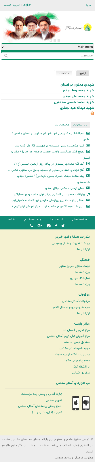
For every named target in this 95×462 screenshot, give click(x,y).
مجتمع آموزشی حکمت (76, 360)
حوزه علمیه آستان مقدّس (74, 348)
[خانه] (78, 21)
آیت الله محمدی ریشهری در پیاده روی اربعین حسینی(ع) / (49, 164)
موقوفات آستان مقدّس (76, 301)
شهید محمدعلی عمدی (78, 96)
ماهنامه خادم (32, 219)
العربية (16, 5)
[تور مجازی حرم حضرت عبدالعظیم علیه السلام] (17, 36)
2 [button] (54, 40)
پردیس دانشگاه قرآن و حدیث (72, 354)
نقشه (11, 219)
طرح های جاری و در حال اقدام (71, 307)
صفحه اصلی (79, 219)
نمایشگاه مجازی (80, 278)
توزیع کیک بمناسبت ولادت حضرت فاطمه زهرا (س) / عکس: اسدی (50, 154)
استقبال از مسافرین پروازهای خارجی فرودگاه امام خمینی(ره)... (46, 200)
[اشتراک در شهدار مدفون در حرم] (92, 114)
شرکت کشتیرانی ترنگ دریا (15, 431)
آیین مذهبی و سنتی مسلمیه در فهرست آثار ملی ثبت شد (49, 145)
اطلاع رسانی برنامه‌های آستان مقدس (40, 406)
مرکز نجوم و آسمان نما (76, 330)
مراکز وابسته (82, 323)
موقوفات (84, 295)
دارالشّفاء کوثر (81, 366)
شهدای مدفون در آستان (77, 85)
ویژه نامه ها (82, 272)
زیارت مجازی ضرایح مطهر (74, 266)
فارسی (7, 5)
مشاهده (62, 73)
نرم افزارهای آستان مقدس (72, 383)
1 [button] (58, 40)
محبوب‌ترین (62, 124)
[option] (32, 27)
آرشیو (83, 73)
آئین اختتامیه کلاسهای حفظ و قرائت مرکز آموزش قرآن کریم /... (46, 206)
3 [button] (50, 40)
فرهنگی (85, 260)
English (27, 5)
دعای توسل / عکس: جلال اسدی (64, 188)
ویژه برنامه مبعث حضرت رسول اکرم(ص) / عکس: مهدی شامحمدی (53, 179)
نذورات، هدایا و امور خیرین (72, 237)
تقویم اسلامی (54, 400)
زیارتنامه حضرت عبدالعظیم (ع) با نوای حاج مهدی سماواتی (49, 194)
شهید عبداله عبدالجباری (77, 108)
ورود (88, 5)
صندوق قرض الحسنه (77, 342)
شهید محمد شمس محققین (74, 102)
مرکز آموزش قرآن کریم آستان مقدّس (68, 336)
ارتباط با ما (56, 219)
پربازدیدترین (80, 124)
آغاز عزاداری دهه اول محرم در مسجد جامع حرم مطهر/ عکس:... (46, 170)
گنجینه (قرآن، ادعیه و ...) (47, 412)
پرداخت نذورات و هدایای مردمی (71, 243)
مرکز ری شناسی (80, 372)
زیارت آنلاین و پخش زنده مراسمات (41, 394)
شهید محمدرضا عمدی (78, 90)
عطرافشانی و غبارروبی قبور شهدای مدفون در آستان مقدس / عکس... (50, 136)
